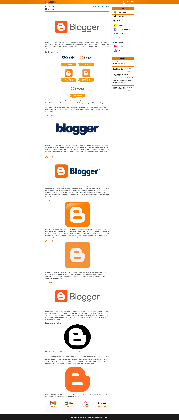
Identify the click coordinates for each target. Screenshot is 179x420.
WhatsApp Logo (122, 12)
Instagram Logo (122, 46)
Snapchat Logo (122, 25)
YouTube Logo (122, 42)
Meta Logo (121, 38)
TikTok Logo (121, 16)
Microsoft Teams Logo (124, 51)
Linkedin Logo (122, 33)
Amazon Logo (122, 21)
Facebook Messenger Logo (124, 29)
